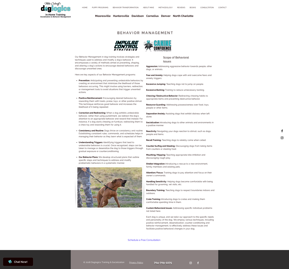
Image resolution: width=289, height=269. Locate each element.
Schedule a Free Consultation (144, 240)
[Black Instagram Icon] (282, 138)
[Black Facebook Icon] (282, 131)
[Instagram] (190, 262)
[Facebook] (198, 262)
